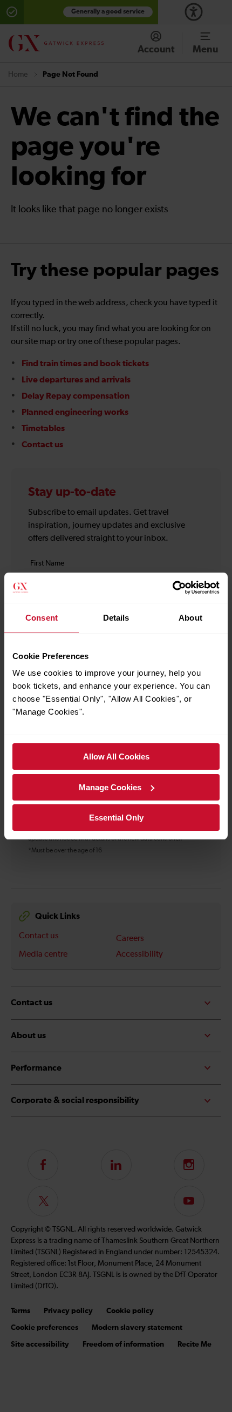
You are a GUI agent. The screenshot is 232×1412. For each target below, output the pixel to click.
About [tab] (190, 617)
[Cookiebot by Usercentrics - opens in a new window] (172, 588)
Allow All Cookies (116, 756)
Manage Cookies (110, 787)
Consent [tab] (41, 617)
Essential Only (116, 817)
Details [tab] (116, 617)
